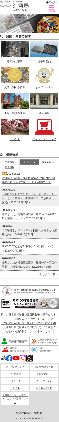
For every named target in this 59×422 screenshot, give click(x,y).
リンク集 (15, 388)
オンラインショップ (44, 128)
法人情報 (44, 102)
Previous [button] (3, 23)
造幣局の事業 (15, 50)
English (53, 2)
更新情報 (9, 162)
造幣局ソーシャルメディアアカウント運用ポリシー (15, 399)
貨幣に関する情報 (15, 76)
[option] (29, 23)
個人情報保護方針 (44, 367)
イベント (15, 128)
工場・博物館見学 (15, 102)
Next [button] (55, 23)
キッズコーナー (44, 76)
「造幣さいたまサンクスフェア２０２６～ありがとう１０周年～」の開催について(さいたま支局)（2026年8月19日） (29, 198)
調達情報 (9, 167)
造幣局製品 (44, 50)
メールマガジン (44, 381)
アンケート (15, 381)
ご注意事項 (15, 374)
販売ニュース (49, 162)
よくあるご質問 (44, 388)
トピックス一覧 (46, 274)
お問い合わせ (44, 374)
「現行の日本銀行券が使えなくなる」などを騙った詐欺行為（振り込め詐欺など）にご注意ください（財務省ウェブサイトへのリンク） (28, 327)
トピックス (29, 162)
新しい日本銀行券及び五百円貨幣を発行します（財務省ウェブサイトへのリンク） (28, 316)
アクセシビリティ (15, 367)
